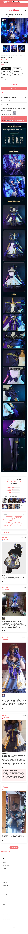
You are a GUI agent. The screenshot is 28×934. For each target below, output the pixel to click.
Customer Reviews (7, 871)
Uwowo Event (6, 908)
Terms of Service (7, 916)
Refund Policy (6, 897)
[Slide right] (26, 48)
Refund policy (24, 931)
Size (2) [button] (22, 520)
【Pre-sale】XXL (17, 74)
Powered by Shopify (16, 930)
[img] (5, 537)
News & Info (6, 874)
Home (4, 862)
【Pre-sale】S (17, 68)
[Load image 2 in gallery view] (14, 48)
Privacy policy (7, 932)
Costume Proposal (7, 891)
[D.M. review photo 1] (14, 604)
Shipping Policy (6, 894)
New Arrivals (6, 911)
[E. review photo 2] (3, 695)
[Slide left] (1, 48)
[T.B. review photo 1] (14, 736)
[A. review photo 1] (14, 558)
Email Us (5, 882)
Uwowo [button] (21, 525)
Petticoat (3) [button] (7, 520)
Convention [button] (8, 525)
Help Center (6, 885)
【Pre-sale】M (6, 71)
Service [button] (15, 525)
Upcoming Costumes (8, 914)
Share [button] (3, 92)
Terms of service (14, 932)
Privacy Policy (6, 919)
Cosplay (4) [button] (9, 517)
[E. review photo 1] (14, 667)
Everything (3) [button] (18, 517)
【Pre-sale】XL (6, 74)
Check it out (24, 1)
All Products (6, 865)
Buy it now (14, 88)
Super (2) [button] (9, 522)
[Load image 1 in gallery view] (6, 48)
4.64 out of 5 (17, 482)
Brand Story (6, 868)
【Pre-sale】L (16, 71)
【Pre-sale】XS (6, 68)
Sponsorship (6, 888)
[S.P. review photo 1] (14, 812)
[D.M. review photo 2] (3, 618)
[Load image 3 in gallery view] (21, 48)
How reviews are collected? (8, 851)
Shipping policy (22, 932)
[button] (2, 10)
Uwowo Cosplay (8, 930)
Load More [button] (14, 847)
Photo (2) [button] (15, 520)
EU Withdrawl (6, 900)
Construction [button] (17, 522)
